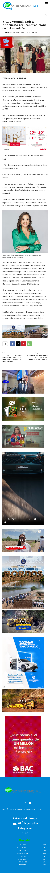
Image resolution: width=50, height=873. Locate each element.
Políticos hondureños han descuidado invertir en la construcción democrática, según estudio (12, 358)
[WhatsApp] (29, 343)
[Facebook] (12, 343)
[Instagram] (25, 803)
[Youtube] (30, 803)
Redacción (8, 32)
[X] (18, 343)
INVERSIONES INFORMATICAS (28, 809)
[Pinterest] (23, 343)
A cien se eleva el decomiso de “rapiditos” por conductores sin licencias (37, 357)
